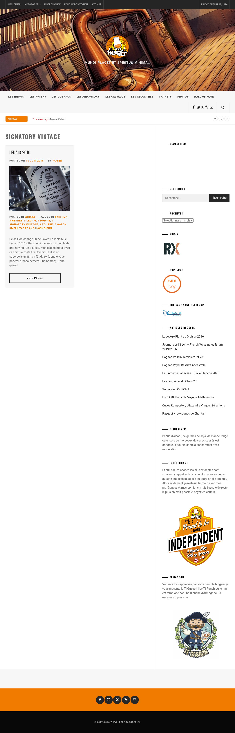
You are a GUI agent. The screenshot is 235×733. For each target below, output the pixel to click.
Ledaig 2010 (19, 152)
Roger (57, 160)
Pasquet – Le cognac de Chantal (183, 413)
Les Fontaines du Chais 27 (179, 381)
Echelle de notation (76, 4)
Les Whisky (38, 96)
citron (62, 216)
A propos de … (32, 4)
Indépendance (52, 4)
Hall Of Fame (204, 96)
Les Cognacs (61, 96)
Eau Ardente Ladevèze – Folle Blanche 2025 (190, 373)
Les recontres (142, 96)
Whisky (30, 216)
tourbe (47, 224)
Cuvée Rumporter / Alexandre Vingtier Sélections (193, 405)
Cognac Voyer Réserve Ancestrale (183, 365)
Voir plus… (35, 277)
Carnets (165, 96)
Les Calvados (115, 96)
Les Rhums (16, 96)
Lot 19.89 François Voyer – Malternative (188, 397)
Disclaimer (14, 4)
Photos (183, 96)
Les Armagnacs (88, 96)
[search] (223, 107)
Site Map (96, 4)
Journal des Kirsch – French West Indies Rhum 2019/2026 (192, 347)
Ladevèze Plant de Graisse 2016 (183, 336)
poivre (45, 220)
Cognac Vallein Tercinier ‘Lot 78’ (66, 119)
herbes (17, 220)
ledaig (31, 220)
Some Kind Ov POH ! (175, 389)
